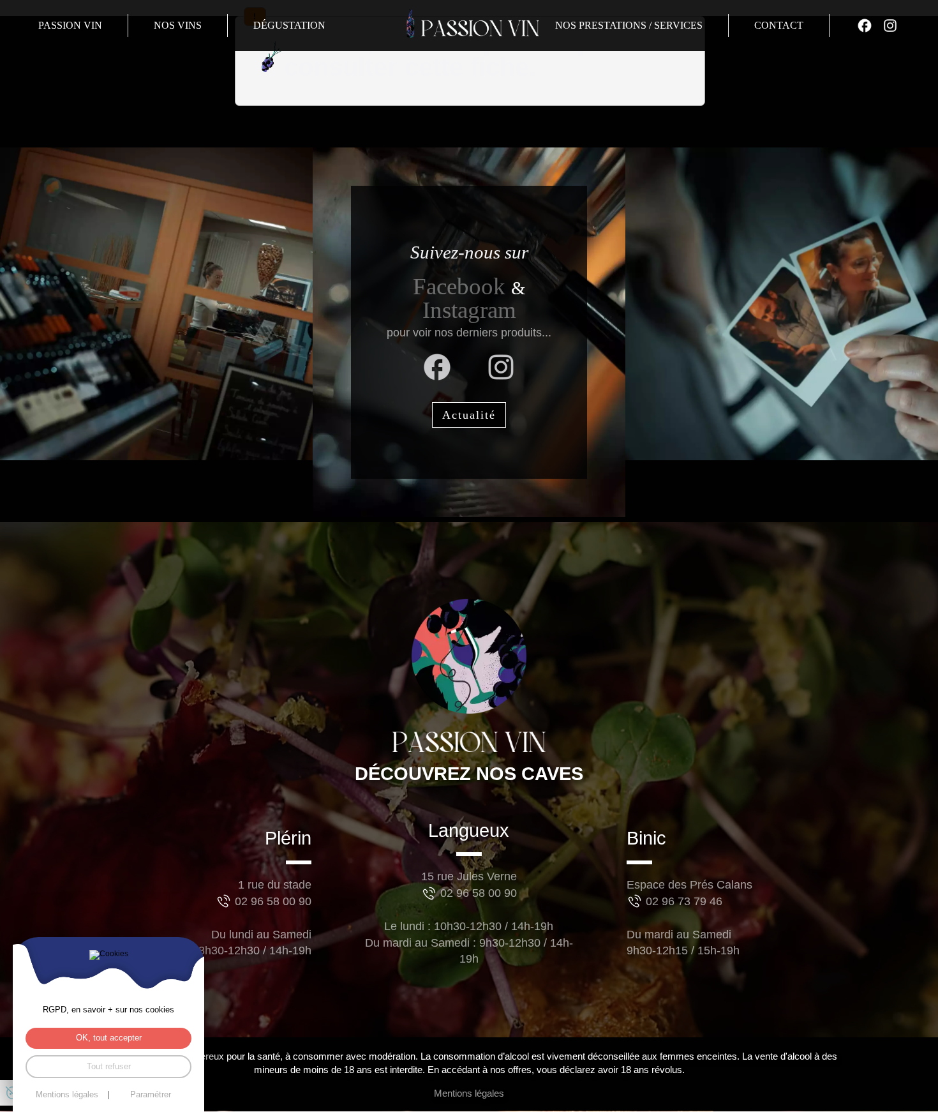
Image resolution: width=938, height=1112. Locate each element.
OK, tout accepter (109, 1037)
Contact (778, 25)
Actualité (469, 415)
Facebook (462, 286)
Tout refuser (109, 1066)
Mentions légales (469, 1093)
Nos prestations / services (629, 25)
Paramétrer (150, 1095)
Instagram (469, 310)
